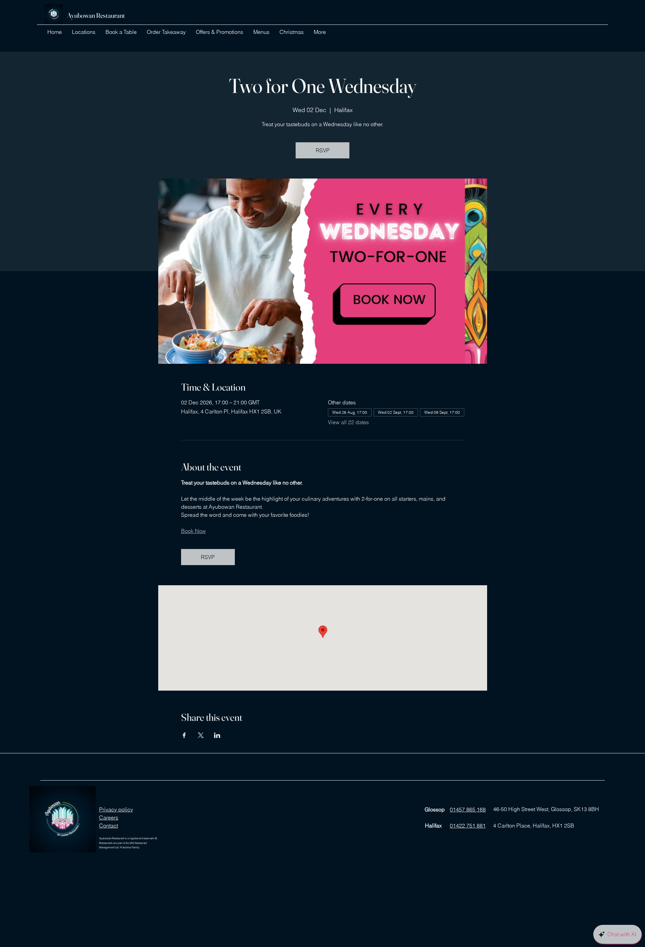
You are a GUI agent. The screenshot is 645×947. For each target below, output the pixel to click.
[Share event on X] (201, 735)
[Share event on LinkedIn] (217, 735)
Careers (108, 817)
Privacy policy (116, 809)
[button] (83, 32)
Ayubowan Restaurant (96, 15)
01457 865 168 (468, 809)
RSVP (323, 150)
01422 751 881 (468, 825)
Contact (108, 825)
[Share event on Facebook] (184, 735)
